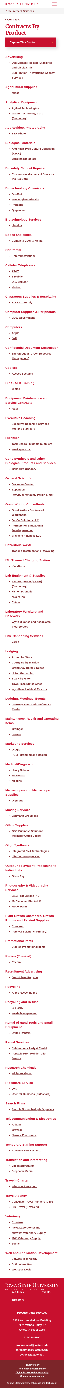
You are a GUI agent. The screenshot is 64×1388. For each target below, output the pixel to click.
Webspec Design (22, 1269)
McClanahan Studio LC (26, 901)
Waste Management (24, 1013)
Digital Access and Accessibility (32, 1372)
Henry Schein (20, 770)
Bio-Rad (17, 194)
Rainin (16, 602)
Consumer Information (32, 1376)
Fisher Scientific (22, 591)
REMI (15, 408)
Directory (18, 1299)
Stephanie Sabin (22, 1171)
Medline (17, 780)
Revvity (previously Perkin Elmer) (33, 494)
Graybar (17, 1129)
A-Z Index (18, 1292)
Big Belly (17, 1007)
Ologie (16, 749)
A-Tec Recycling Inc (24, 992)
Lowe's (16, 734)
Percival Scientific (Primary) (29, 931)
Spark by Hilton (21, 678)
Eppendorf (18, 489)
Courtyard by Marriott (25, 662)
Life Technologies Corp (26, 856)
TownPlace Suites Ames (27, 683)
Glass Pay (18, 876)
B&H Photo (19, 133)
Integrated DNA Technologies (30, 851)
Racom (16, 962)
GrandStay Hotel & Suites (28, 667)
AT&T (15, 271)
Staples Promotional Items (28, 946)
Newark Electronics (24, 1135)
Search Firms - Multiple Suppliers (33, 1109)
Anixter (16, 1124)
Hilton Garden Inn (23, 673)
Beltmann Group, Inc (25, 815)
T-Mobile (17, 276)
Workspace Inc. (21, 449)
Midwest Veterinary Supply (29, 1232)
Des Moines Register (25, 977)
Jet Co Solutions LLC (25, 520)
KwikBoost (19, 566)
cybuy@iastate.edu (32, 1354)
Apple (15, 333)
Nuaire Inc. (18, 596)
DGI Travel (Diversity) (25, 1207)
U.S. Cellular (20, 281)
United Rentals (21, 1033)
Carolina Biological (24, 158)
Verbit (15, 641)
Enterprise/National (24, 256)
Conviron (18, 926)
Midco (15, 92)
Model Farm (19, 906)
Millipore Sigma (22, 1073)
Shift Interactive (22, 1264)
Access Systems (22, 373)
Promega (17, 204)
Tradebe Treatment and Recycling (33, 550)
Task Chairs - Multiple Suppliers (32, 443)
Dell (14, 338)
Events (46, 1292)
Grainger (17, 728)
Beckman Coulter (23, 484)
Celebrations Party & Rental (29, 1048)
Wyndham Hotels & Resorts (29, 689)
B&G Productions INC (25, 895)
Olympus (17, 800)
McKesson (18, 775)
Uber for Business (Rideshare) (31, 1094)
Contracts (13, 19)
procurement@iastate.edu (32, 1345)
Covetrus (17, 1222)
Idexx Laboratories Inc (26, 1227)
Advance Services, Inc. (26, 1150)
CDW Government (23, 317)
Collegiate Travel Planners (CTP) (32, 1201)
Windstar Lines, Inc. (24, 1186)
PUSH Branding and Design (29, 754)
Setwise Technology (24, 1258)
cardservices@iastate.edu (32, 1349)
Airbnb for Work (22, 657)
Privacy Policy (32, 1365)
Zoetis (16, 1243)
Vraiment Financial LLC (26, 535)
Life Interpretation (23, 1165)
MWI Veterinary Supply (26, 1238)
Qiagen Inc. (19, 210)
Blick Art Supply (22, 302)
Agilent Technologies (25, 108)
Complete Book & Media (27, 240)
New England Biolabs (25, 199)
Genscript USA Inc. (24, 469)
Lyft (14, 1088)
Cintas (16, 388)
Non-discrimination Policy (32, 1368)
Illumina (17, 225)
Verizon (16, 287)
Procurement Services (20, 11)
